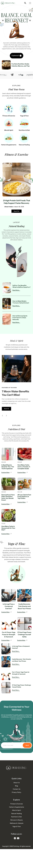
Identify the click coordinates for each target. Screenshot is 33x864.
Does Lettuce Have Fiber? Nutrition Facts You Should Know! (8, 497)
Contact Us (16, 789)
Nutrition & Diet (24, 130)
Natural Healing (24, 145)
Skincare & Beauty (16, 820)
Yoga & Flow (24, 116)
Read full (6, 408)
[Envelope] (18, 838)
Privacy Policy (16, 792)
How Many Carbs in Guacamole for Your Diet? (8, 528)
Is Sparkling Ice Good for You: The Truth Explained (7, 466)
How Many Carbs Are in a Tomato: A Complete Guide (24, 466)
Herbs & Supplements (8, 145)
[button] (30, 3)
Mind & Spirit (8, 130)
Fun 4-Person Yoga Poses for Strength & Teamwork (8, 634)
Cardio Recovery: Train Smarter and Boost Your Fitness (24, 606)
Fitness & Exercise (8, 116)
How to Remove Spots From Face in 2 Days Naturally (19, 317)
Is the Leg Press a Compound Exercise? (8, 606)
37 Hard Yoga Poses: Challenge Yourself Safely (24, 634)
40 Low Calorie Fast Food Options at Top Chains (24, 496)
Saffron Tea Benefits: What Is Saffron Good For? (21, 286)
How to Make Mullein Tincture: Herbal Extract (20, 302)
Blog (16, 786)
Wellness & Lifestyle (16, 823)
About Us (16, 783)
